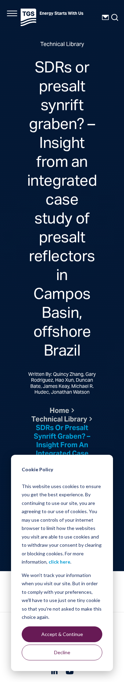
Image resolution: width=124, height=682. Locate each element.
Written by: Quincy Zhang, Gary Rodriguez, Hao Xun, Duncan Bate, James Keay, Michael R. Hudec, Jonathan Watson (62, 384)
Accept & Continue (62, 634)
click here (59, 562)
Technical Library (59, 420)
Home (59, 411)
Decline (62, 652)
